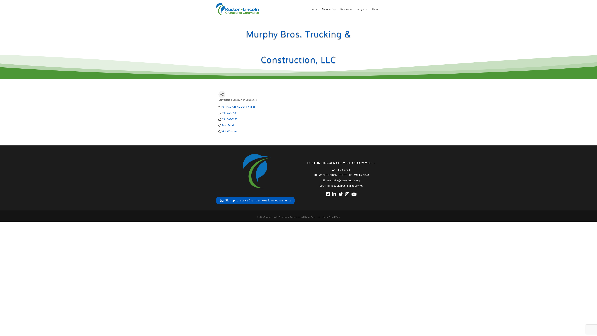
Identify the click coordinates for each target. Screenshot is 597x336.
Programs (362, 9)
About (375, 9)
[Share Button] (221, 94)
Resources (346, 9)
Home (313, 9)
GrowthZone (334, 217)
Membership (329, 9)
